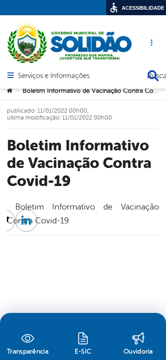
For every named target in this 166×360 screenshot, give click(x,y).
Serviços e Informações (53, 76)
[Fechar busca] (153, 75)
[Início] (9, 91)
